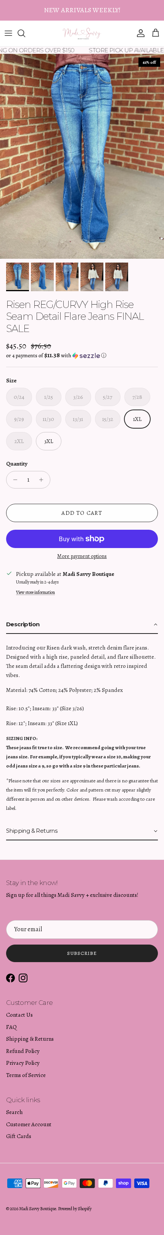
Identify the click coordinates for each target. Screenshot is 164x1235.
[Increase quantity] (43, 479)
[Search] (25, 33)
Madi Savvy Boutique (37, 1209)
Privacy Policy (23, 1063)
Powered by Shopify (75, 1209)
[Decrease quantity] (13, 479)
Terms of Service (26, 1075)
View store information (35, 592)
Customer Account (28, 1124)
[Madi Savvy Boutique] (82, 33)
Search (14, 1112)
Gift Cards (18, 1136)
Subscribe (82, 953)
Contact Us (19, 1015)
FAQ (11, 1027)
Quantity (16, 464)
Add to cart (81, 513)
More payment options (82, 556)
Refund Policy (23, 1051)
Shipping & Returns (30, 1039)
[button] (82, 355)
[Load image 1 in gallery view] (82, 156)
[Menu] (8, 33)
